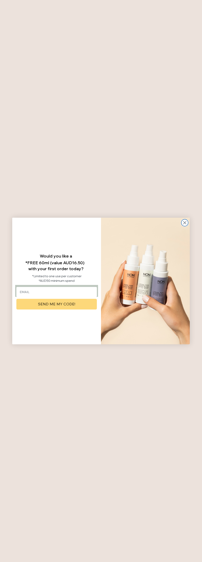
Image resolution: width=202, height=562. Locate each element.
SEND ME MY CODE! (56, 304)
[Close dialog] (184, 222)
